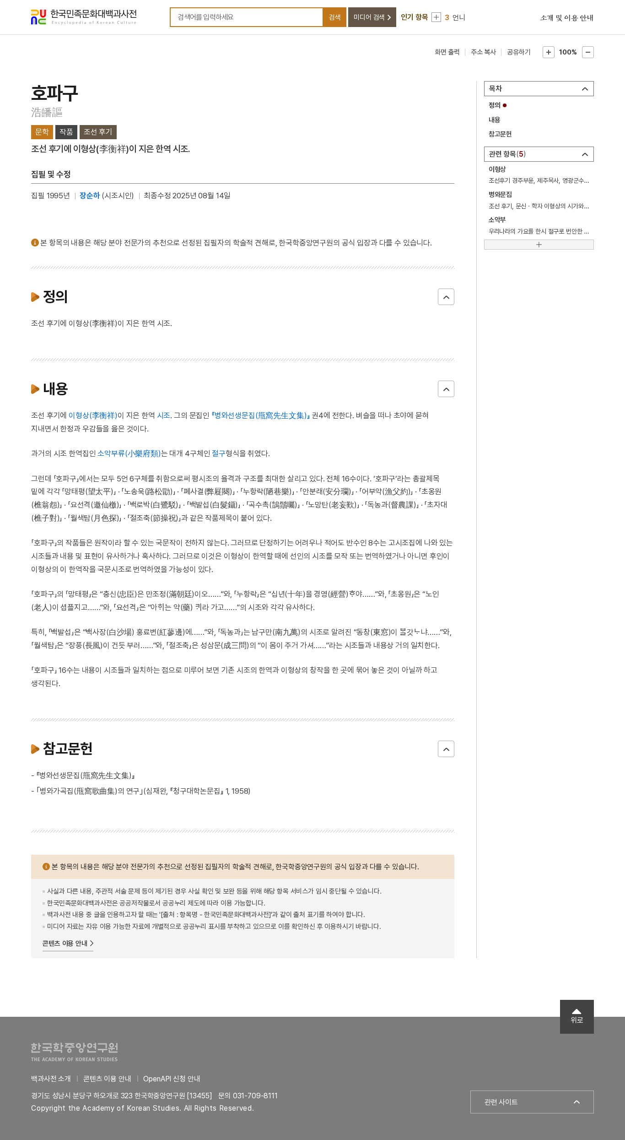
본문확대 (549, 52)
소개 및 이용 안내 (567, 18)
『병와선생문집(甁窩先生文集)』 (260, 415)
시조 (164, 415)
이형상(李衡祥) (93, 415)
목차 (495, 88)
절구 (219, 453)
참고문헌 (500, 134)
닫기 (446, 297)
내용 (495, 120)
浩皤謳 (46, 112)
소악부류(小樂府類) (129, 453)
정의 (495, 105)
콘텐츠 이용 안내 (65, 943)
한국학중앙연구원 (74, 1051)
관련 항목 (506, 154)
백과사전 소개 (51, 1079)
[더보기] (539, 245)
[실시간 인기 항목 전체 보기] (436, 17)
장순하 (90, 195)
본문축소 (588, 52)
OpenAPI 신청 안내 (171, 1079)
